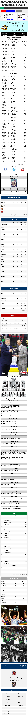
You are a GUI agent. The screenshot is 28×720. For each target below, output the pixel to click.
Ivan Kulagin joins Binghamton (8, 479)
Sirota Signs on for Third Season (8, 429)
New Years (7, 705)
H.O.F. (20, 699)
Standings (14, 35)
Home (2, 7)
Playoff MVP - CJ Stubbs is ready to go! (10, 465)
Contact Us (20, 713)
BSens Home (5, 33)
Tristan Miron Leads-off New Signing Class (11, 508)
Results (23, 33)
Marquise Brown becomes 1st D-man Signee (11, 493)
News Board (20, 705)
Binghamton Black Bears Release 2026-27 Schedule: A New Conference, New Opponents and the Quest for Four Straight (13, 453)
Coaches (8, 696)
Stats (14, 33)
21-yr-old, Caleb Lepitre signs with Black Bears (11, 448)
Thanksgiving (8, 711)
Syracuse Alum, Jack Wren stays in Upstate (11, 438)
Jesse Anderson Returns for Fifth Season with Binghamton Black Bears (11, 407)
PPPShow (20, 708)
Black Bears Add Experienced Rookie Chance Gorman (13, 402)
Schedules (5, 35)
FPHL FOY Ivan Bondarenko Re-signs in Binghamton (13, 489)
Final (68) (18, 11)
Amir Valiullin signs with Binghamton (9, 470)
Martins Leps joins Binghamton (8, 415)
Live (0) (3, 11)
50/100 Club (8, 708)
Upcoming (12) (10, 11)
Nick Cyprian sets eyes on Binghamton (10, 434)
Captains (20, 693)
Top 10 (7, 702)
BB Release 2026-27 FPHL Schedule (9, 461)
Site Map (20, 711)
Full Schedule (14, 331)
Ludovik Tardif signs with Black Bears (9, 475)
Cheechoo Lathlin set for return (8, 484)
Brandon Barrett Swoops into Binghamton (10, 503)
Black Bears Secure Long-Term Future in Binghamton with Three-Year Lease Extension (13, 421)
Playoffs (23, 35)
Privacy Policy (7, 713)
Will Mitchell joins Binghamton (8, 443)
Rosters (20, 702)
